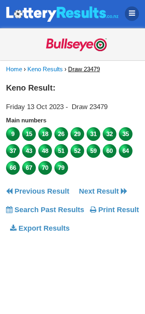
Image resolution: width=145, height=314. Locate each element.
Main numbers (26, 120)
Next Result (100, 191)
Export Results (43, 228)
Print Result (117, 210)
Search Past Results (48, 210)
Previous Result (40, 191)
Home (14, 69)
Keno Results (45, 69)
